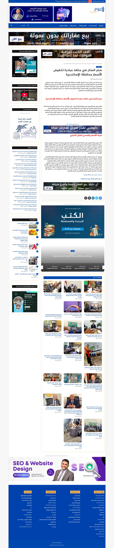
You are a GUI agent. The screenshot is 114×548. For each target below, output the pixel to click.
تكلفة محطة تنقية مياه (74, 510)
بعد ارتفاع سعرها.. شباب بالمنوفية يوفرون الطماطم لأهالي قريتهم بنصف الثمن (73, 445)
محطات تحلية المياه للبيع (74, 517)
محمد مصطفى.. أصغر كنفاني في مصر (73, 384)
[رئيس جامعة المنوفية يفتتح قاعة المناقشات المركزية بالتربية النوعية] (52, 307)
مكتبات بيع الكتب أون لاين (98, 508)
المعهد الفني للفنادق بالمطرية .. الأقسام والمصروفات (20, 252)
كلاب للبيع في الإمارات (51, 510)
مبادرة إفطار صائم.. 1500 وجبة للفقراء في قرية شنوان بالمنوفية (93, 368)
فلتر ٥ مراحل (77, 496)
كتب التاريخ (101, 510)
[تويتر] (96, 198)
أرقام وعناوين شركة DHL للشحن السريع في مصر (20, 231)
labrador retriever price (51, 496)
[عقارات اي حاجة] (73, 130)
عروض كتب (101, 522)
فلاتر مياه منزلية (76, 498)
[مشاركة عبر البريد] (89, 198)
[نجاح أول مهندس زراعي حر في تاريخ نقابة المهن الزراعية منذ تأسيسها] (93, 306)
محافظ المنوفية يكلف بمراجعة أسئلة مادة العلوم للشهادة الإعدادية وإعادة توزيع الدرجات (52, 295)
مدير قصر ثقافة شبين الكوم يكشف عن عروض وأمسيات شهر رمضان (94, 336)
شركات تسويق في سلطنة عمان (24, 519)
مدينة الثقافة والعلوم (22, 223)
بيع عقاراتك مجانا (57, 31)
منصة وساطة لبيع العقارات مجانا (73, 124)
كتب (103, 517)
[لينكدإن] (93, 198)
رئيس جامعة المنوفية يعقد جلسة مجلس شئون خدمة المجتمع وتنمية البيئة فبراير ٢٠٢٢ (93, 295)
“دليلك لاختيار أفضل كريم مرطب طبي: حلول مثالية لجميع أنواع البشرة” (20, 268)
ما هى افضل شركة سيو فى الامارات (91, 179)
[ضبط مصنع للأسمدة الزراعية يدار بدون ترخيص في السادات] (73, 306)
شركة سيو (29, 512)
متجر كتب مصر (28, 522)
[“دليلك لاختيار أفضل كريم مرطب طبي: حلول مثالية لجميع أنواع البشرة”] (33, 269)
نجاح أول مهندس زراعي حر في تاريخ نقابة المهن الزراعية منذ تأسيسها (93, 314)
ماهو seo (54, 515)
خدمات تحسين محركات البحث (97, 500)
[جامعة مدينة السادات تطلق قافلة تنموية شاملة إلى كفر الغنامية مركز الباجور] (93, 425)
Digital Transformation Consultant (96, 527)
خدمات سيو (53, 498)
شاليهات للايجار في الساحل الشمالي (47, 519)
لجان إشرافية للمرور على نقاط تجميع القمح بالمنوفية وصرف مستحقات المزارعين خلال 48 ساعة (52, 357)
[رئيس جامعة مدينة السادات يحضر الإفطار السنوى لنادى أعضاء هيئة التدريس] (93, 399)
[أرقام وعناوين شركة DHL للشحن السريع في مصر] (33, 232)
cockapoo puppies (28, 515)
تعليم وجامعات (82, 25)
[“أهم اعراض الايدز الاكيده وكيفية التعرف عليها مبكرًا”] (33, 247)
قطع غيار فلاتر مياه (76, 503)
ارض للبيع (29, 503)
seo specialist (101, 505)
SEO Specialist (101, 519)
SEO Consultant (76, 508)
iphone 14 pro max (100, 534)
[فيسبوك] (100, 198)
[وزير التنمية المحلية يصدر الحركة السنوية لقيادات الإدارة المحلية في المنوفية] (52, 400)
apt (31, 508)
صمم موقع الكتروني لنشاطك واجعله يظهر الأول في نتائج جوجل (41, 5)
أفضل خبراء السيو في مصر (25, 55)
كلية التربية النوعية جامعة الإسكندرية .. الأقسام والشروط (26, 275)
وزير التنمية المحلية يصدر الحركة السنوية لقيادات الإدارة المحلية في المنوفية (53, 409)
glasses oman (29, 524)
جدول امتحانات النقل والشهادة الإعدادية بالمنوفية (54, 383)
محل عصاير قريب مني (99, 524)
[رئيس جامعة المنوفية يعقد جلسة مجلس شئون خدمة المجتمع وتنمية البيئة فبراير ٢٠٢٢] (93, 287)
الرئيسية (101, 25)
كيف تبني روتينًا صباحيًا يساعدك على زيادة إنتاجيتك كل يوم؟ (24, 209)
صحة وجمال (73, 25)
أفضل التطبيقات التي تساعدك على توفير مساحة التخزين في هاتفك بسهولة (25, 164)
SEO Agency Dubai (100, 496)
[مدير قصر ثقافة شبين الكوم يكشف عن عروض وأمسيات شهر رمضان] (93, 327)
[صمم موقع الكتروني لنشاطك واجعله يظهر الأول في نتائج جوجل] (57, 469)
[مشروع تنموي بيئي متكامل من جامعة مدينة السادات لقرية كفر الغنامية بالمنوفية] (73, 327)
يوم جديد (54, 527)
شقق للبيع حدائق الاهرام (26, 496)
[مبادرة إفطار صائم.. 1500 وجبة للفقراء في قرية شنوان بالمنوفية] (93, 354)
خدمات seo (53, 512)
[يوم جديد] (96, 10)
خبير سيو (102, 512)
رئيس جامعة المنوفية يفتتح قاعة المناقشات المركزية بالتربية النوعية (53, 315)
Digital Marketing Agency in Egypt (58, 545)
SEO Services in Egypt (51, 505)
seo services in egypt (100, 498)
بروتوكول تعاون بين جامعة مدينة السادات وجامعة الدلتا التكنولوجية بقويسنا (74, 295)
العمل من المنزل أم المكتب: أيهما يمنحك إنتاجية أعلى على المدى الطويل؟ (25, 197)
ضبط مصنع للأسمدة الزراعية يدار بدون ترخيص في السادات (73, 314)
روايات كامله (29, 517)
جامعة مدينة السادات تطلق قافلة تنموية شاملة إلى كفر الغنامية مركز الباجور (93, 435)
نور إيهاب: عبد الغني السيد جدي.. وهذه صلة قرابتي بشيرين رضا (20, 258)
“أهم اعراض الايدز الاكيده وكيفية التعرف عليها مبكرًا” (20, 245)
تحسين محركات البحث (27, 500)
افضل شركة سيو (52, 500)
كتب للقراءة (101, 515)
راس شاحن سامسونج (99, 529)
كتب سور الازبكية (52, 524)
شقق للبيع (29, 505)
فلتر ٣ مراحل (77, 500)
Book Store (101, 536)
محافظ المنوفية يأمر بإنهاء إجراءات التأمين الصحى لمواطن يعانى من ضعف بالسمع (73, 357)
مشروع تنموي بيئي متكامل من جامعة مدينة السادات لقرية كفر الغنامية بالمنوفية (73, 336)
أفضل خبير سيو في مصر (24, 290)
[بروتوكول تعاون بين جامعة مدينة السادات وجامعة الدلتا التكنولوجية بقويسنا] (73, 287)
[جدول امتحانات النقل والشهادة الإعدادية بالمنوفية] (52, 377)
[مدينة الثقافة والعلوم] (33, 225)
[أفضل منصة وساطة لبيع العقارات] (57, 39)
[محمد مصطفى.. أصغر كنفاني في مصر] (73, 378)
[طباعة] (85, 198)
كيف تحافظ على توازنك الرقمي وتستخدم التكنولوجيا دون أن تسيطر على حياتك (24, 168)
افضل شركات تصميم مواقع (50, 508)
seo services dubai (100, 503)
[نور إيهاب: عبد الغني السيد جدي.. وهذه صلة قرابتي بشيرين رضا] (33, 261)
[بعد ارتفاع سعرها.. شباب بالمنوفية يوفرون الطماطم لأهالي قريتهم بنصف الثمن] (73, 430)
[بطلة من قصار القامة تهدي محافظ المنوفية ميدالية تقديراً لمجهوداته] (52, 326)
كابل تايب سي (77, 519)
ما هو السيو (53, 522)
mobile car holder (52, 503)
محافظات (94, 64)
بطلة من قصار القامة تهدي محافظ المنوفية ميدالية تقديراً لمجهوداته (53, 334)
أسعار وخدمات (93, 25)
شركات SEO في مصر (51, 517)
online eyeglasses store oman (25, 527)
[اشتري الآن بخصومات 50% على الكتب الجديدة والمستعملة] (72, 222)
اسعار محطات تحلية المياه (74, 522)
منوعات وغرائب (63, 25)
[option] (72, 256)
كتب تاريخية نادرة (76, 512)
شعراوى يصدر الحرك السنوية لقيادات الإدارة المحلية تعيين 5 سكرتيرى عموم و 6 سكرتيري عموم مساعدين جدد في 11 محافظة (73, 412)
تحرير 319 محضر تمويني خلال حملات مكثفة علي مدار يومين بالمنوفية (73, 256)
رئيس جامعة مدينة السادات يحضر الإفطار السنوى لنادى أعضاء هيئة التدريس (94, 408)
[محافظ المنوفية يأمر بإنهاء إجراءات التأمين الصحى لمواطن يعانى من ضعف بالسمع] (73, 348)
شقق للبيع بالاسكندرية (26, 498)
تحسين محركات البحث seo (74, 505)
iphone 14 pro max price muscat (93, 175)
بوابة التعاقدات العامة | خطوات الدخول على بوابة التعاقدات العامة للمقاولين (20, 238)
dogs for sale (101, 531)
